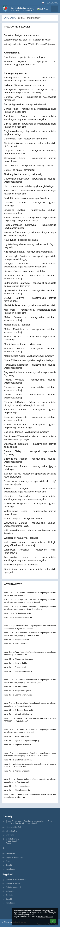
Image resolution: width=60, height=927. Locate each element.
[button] (43, 2)
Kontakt (9, 865)
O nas (8, 861)
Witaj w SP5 (10, 18)
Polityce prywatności (45, 917)
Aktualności (10, 869)
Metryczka (10, 891)
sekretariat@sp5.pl (13, 827)
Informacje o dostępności (16, 879)
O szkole (9, 895)
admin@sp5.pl (11, 831)
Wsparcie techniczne (14, 857)
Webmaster (10, 853)
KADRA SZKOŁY (34, 18)
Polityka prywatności (14, 887)
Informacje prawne (13, 883)
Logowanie (52, 3)
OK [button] (53, 921)
